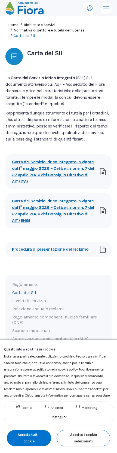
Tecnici (26, 408)
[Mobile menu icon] (106, 8)
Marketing (89, 408)
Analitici (57, 408)
